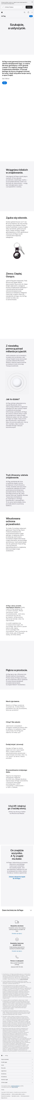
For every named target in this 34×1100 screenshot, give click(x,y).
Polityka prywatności (5, 1094)
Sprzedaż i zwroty (15, 1096)
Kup (31, 16)
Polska (2, 1089)
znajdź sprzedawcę (15, 1085)
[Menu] (32, 12)
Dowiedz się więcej (16, 951)
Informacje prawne (25, 1096)
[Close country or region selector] (32, 2)
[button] (13, 7)
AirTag (3, 16)
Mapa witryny (4, 1098)
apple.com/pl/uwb (24, 979)
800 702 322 (15, 1087)
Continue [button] (29, 7)
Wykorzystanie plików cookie (18, 1094)
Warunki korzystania (5, 1096)
